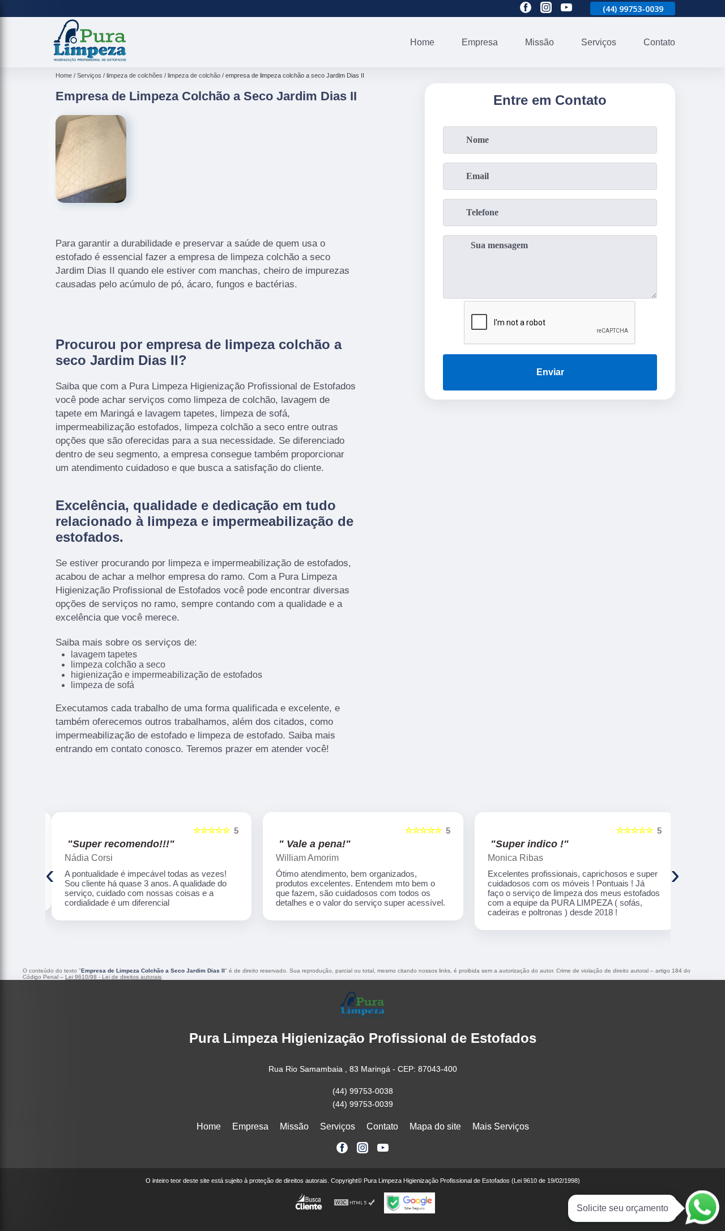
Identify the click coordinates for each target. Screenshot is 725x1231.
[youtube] (566, 8)
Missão (539, 42)
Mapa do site (435, 1126)
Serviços (598, 42)
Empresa (480, 42)
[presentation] (49, 874)
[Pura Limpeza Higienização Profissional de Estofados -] (90, 60)
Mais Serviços (500, 1126)
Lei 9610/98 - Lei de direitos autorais (113, 977)
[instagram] (546, 8)
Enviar (550, 372)
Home (422, 42)
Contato (659, 42)
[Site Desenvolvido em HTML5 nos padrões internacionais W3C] (355, 1203)
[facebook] (525, 8)
